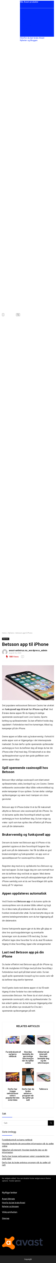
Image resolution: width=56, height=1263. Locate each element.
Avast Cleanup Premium (30, 16)
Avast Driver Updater (29, 35)
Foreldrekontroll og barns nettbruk (12, 1054)
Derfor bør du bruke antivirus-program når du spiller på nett (28, 1094)
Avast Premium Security (30, 11)
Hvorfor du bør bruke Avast (32, 38)
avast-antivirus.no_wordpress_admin (28, 650)
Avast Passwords (28, 25)
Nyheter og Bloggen (29, 40)
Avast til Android (27, 30)
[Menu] (3, 314)
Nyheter (11, 633)
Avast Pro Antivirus (28, 13)
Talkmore (43, 1089)
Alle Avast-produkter (29, 2)
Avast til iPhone (27, 28)
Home (4, 633)
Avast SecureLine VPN (30, 20)
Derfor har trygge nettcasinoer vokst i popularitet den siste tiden (12, 1094)
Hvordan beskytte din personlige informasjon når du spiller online (28, 1057)
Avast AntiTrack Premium (31, 33)
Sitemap (5, 1218)
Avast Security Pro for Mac (32, 18)
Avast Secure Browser (30, 23)
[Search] (18, 314)
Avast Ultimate (27, 7)
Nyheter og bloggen (10, 1206)
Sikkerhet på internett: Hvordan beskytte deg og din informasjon (43, 1057)
